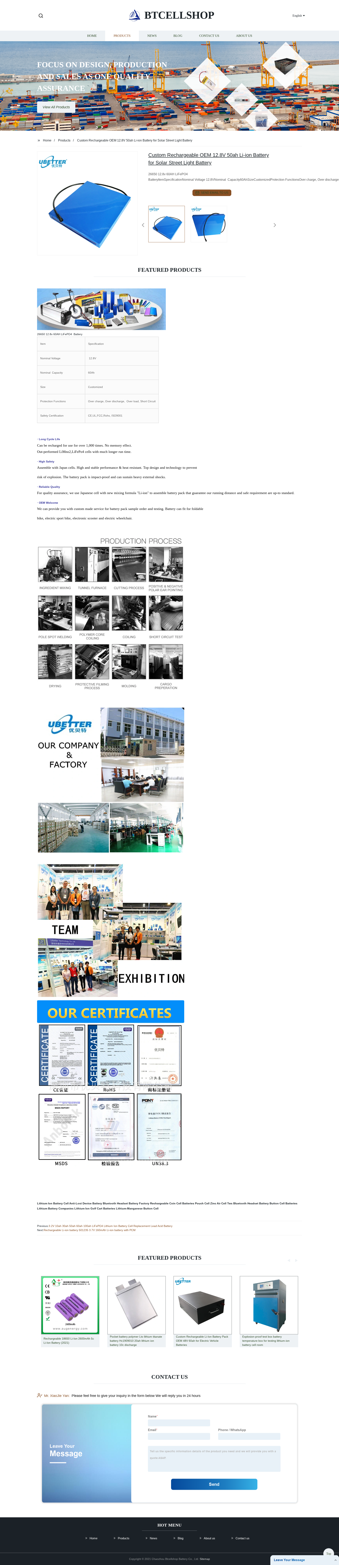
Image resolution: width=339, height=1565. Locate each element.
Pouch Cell (202, 1203)
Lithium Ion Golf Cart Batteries (94, 1208)
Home (92, 36)
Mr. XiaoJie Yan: (57, 1396)
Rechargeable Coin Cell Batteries (172, 1203)
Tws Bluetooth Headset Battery (248, 1203)
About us (244, 36)
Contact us (209, 36)
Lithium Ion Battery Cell (53, 1203)
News (152, 36)
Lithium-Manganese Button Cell (137, 1208)
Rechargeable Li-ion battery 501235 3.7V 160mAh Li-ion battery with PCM (90, 1230)
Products (122, 36)
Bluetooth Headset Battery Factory (126, 1203)
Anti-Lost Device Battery (85, 1203)
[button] (41, 16)
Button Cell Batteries (283, 1203)
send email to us (214, 192)
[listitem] (169, 223)
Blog (177, 36)
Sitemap (205, 1558)
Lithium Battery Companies (55, 1208)
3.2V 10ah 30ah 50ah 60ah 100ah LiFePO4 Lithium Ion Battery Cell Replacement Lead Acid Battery (110, 1226)
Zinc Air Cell (218, 1203)
